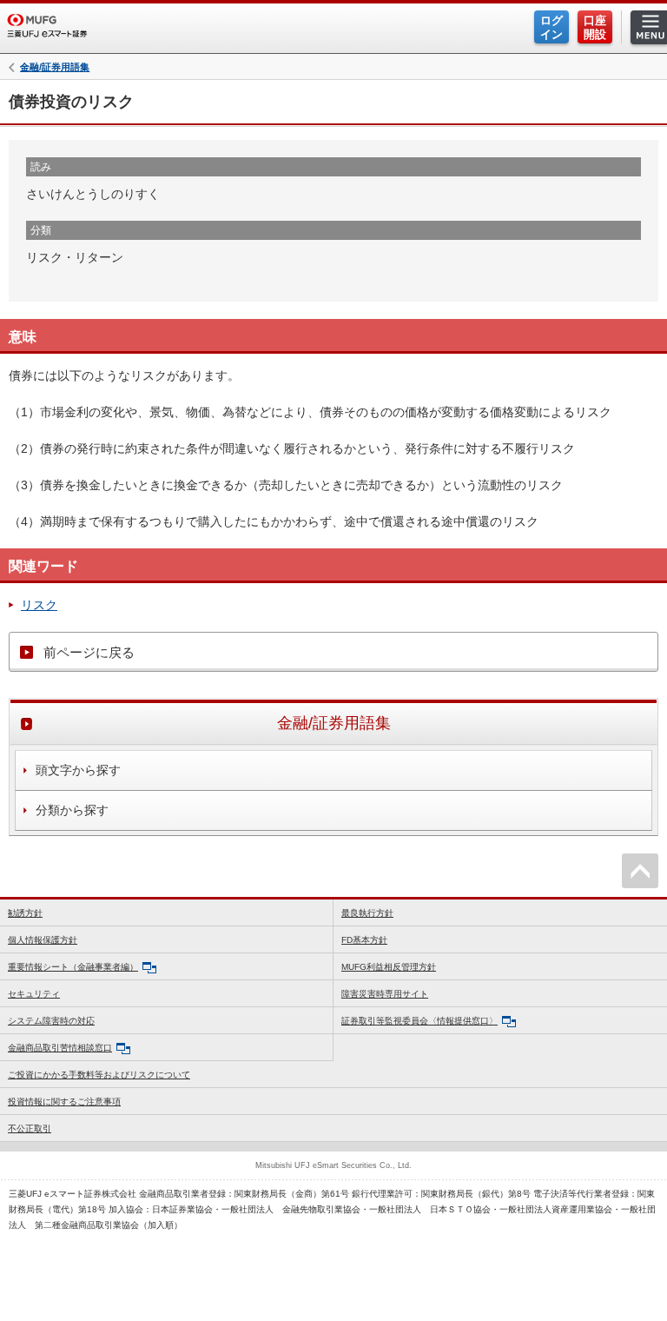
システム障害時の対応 (51, 1021)
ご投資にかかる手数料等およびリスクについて (99, 1074)
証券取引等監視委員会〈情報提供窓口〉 (419, 1021)
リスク (39, 605)
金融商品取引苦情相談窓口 (60, 1047)
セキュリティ (34, 994)
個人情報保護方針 (42, 940)
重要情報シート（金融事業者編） (73, 967)
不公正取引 (29, 1128)
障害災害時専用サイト (384, 994)
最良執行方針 (367, 913)
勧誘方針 (25, 913)
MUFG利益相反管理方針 (388, 967)
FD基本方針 (364, 940)
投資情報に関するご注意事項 (64, 1101)
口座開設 (595, 27)
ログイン (551, 27)
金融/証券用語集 (54, 67)
